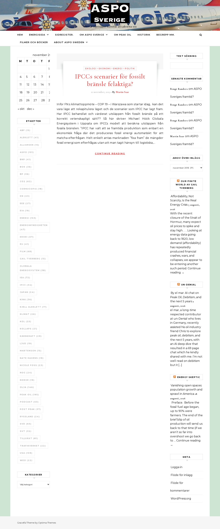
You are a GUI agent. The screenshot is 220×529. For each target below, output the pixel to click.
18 (21, 92)
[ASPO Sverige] (110, 14)
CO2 (26, 181)
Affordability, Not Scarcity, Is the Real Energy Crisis (183, 200)
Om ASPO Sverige (92, 34)
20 (35, 92)
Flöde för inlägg (181, 475)
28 (43, 100)
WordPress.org (181, 498)
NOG (26, 372)
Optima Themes (47, 522)
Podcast (29, 402)
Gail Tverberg (33, 258)
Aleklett (29, 137)
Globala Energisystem (33, 268)
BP (25, 174)
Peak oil (29, 394)
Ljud (26, 343)
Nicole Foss (31, 365)
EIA (25, 210)
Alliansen (29, 145)
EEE (25, 203)
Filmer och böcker (34, 42)
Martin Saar (122, 92)
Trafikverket (33, 446)
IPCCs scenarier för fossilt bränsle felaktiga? (110, 80)
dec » (30, 109)
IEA (25, 277)
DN (25, 196)
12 (28, 84)
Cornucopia (31, 189)
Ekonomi (105, 68)
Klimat (28, 314)
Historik (144, 34)
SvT (25, 431)
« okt (21, 109)
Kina (26, 299)
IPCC (26, 285)
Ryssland (30, 416)
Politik (130, 68)
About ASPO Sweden (69, 42)
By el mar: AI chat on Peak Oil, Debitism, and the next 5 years (185, 297)
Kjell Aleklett (33, 307)
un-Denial (188, 284)
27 (35, 100)
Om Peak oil (122, 34)
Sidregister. (64, 34)
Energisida (37, 34)
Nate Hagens (32, 358)
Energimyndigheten (34, 227)
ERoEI (27, 237)
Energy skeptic (188, 377)
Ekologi (90, 68)
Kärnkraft (31, 336)
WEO (26, 460)
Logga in (176, 467)
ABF (25, 130)
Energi (28, 218)
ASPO (27, 152)
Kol (25, 321)
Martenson (31, 350)
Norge (27, 380)
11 (21, 84)
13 (35, 84)
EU (24, 244)
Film (26, 251)
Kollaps (28, 328)
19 (28, 92)
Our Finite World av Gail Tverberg (186, 184)
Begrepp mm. (165, 34)
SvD (25, 424)
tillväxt (29, 438)
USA (26, 453)
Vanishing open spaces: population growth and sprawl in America (186, 389)
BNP (25, 159)
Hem (20, 34)
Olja (27, 387)
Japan (27, 292)
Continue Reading (110, 153)
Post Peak (30, 409)
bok (26, 167)
